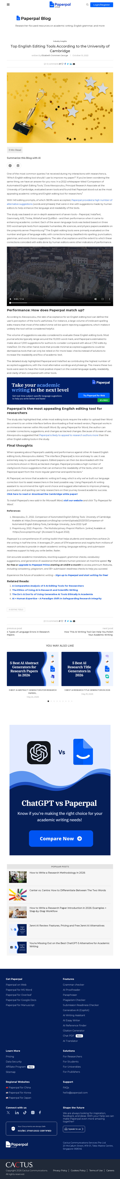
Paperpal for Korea (19, 1092)
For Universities (72, 1066)
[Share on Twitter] (68, 64)
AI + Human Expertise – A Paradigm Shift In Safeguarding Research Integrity (57, 598)
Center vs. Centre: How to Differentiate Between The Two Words (68, 890)
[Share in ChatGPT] (10, 165)
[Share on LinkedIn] (71, 64)
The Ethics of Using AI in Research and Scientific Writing (45, 590)
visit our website (73, 500)
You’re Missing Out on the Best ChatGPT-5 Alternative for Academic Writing (69, 945)
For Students (70, 1061)
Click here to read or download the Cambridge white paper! (42, 494)
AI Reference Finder (74, 1025)
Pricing (10, 1056)
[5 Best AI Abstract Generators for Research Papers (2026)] (33, 669)
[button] (10, 676)
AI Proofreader (71, 989)
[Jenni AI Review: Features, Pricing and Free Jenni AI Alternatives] (18, 930)
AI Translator (70, 1041)
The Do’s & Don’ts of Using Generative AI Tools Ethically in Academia (52, 594)
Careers (110, 1170)
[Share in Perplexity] (18, 165)
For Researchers (72, 1056)
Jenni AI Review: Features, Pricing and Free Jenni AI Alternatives (67, 925)
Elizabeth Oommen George (55, 55)
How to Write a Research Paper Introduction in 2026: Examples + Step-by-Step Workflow (68, 910)
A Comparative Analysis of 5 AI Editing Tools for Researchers (48, 585)
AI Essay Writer (71, 1020)
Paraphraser (70, 995)
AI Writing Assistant (74, 1015)
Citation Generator (74, 1030)
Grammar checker (73, 984)
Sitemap (11, 1072)
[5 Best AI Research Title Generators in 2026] (87, 669)
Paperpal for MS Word (19, 989)
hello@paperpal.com (75, 1092)
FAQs (66, 1087)
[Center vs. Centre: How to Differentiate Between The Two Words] (18, 894)
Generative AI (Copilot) (76, 1010)
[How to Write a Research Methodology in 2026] (18, 877)
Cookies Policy (78, 1170)
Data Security (14, 1061)
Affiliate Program (19, 1066)
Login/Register (101, 4)
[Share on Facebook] (65, 64)
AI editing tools (16, 610)
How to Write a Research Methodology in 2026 (57, 872)
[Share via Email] (74, 64)
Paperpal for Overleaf (18, 995)
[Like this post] (62, 64)
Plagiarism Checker (74, 1000)
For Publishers (71, 1071)
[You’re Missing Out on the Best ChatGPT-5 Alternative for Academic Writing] (18, 947)
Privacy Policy (60, 1170)
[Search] (87, 4)
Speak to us (74, 1129)
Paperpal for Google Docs (21, 1000)
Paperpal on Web (16, 984)
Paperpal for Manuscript (20, 1005)
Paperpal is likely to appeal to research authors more (68, 435)
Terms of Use (96, 1170)
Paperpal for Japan (19, 1097)
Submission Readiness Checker (81, 1005)
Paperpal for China (19, 1087)
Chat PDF (72, 1035)
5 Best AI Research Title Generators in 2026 (87, 690)
